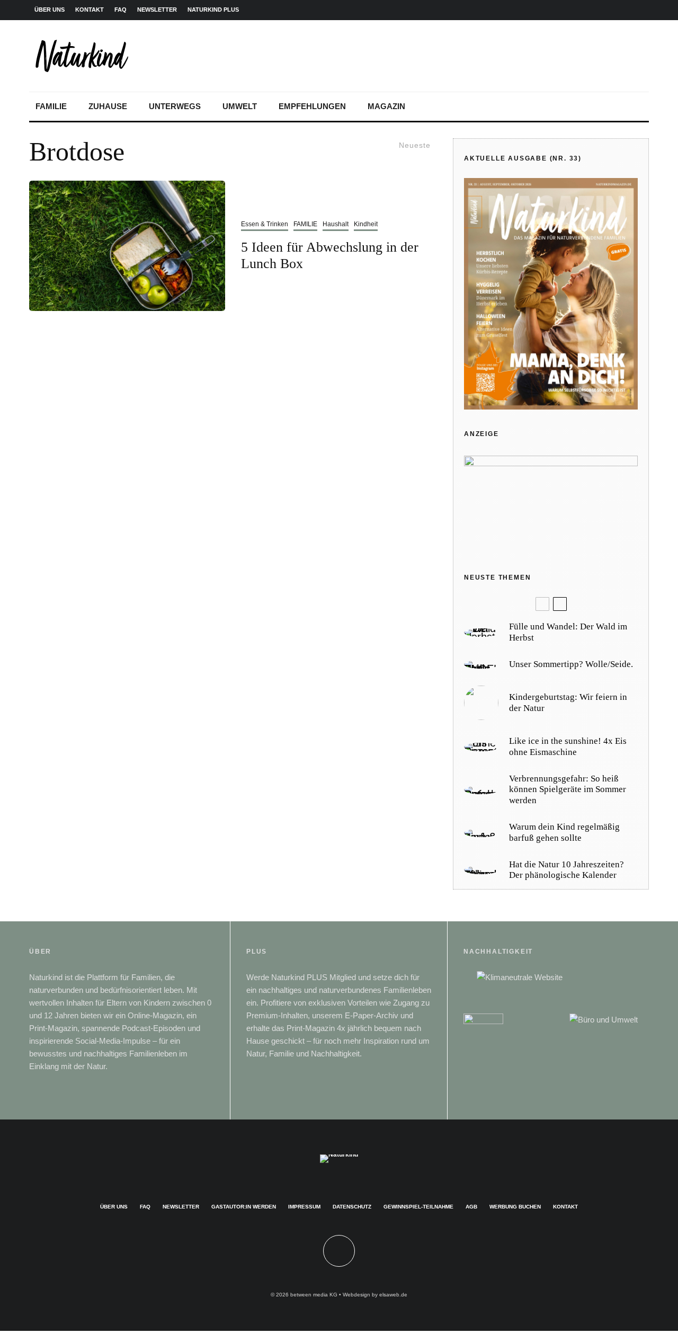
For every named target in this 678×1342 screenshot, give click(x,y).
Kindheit (366, 224)
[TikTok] (640, 10)
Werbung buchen (515, 1207)
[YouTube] (623, 10)
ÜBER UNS (49, 9)
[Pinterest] (606, 10)
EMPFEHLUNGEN (312, 106)
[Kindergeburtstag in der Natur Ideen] (481, 703)
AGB (471, 1207)
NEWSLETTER (157, 9)
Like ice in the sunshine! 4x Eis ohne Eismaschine (568, 746)
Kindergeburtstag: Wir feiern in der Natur (568, 702)
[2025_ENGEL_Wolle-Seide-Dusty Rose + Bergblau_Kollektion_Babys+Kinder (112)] (481, 664)
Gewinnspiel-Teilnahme (418, 1207)
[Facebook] (572, 10)
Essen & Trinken (264, 224)
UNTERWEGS (175, 106)
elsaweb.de (393, 1294)
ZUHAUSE (107, 106)
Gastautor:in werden (243, 1207)
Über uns (114, 1207)
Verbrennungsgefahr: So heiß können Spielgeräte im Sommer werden (567, 789)
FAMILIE (51, 106)
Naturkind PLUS (213, 9)
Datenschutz (352, 1207)
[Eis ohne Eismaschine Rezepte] (481, 747)
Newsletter (181, 1207)
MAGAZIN (386, 106)
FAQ (120, 9)
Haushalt (336, 224)
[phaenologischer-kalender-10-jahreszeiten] (481, 870)
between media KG (313, 1294)
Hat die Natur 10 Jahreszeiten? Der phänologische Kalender (566, 869)
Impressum (304, 1207)
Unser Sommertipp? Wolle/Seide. (571, 664)
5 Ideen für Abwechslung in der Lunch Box (329, 255)
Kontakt (565, 1207)
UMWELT (239, 106)
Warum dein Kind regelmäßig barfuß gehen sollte (564, 832)
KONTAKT (89, 9)
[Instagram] (589, 10)
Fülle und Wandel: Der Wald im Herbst (568, 631)
